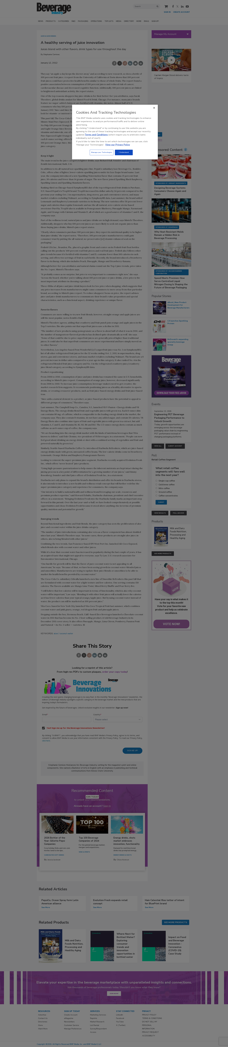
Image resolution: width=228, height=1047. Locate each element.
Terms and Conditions (96, 134)
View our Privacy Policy (117, 144)
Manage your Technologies (101, 152)
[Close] (154, 108)
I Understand (124, 152)
